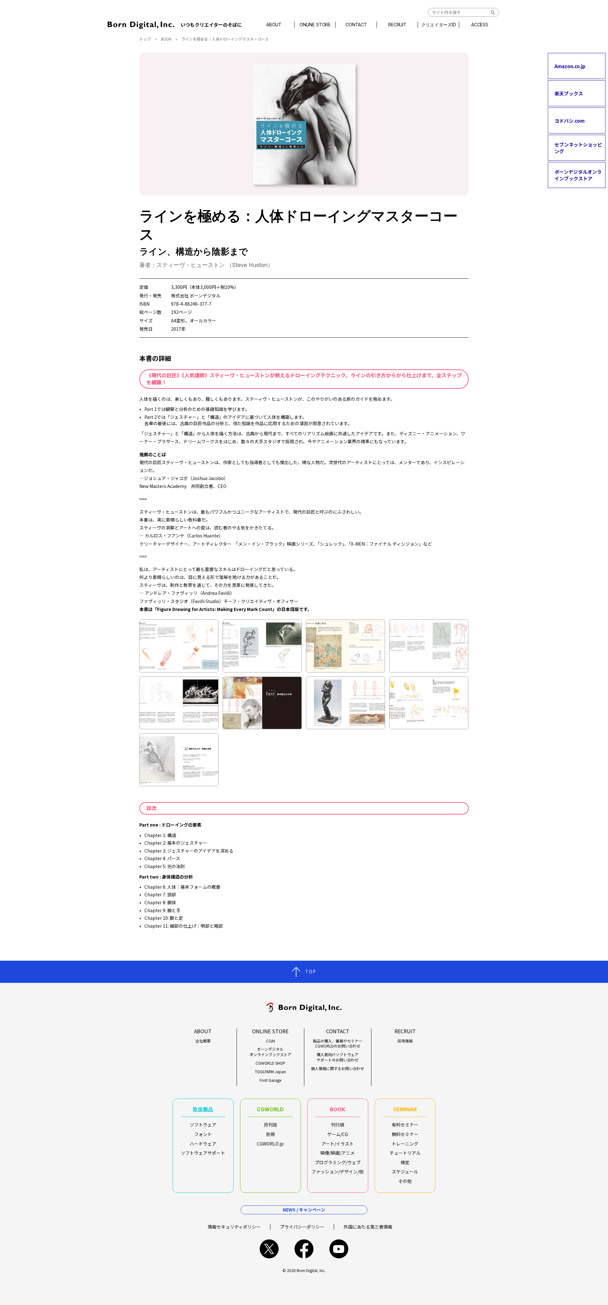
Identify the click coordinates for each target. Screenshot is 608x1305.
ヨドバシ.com (569, 120)
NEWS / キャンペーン (304, 1209)
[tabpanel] (304, 124)
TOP (310, 971)
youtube (338, 1248)
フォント (203, 1134)
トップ (145, 39)
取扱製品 (203, 1109)
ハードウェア (203, 1143)
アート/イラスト (337, 1143)
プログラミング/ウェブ (338, 1162)
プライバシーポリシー (302, 1227)
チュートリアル (405, 1153)
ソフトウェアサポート (203, 1153)
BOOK (166, 39)
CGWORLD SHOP (270, 1063)
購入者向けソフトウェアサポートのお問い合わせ (337, 1057)
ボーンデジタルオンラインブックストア (578, 175)
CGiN (270, 1040)
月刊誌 (270, 1124)
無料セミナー (405, 1134)
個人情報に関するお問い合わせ (337, 1068)
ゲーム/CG (337, 1134)
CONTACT (356, 25)
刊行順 (337, 1124)
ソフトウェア (203, 1124)
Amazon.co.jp (570, 65)
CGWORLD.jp (270, 1143)
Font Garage (270, 1080)
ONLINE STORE (315, 25)
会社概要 (203, 1040)
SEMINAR (405, 1109)
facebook (304, 1248)
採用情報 (405, 1040)
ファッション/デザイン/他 (338, 1171)
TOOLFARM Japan (270, 1071)
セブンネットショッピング (578, 147)
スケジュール (405, 1171)
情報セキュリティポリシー (234, 1227)
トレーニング (405, 1143)
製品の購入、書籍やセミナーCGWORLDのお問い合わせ (337, 1043)
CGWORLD (270, 1109)
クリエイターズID (438, 25)
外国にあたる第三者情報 (368, 1227)
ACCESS (479, 25)
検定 (405, 1162)
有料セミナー (405, 1124)
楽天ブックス (568, 93)
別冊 (270, 1134)
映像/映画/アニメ (337, 1153)
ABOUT (274, 25)
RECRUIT (397, 25)
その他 (405, 1181)
